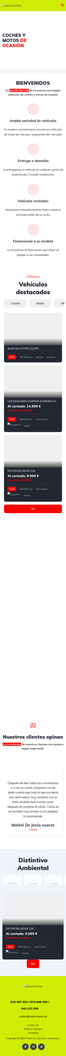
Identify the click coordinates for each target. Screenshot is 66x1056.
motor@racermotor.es (33, 1016)
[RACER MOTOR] (11, 6)
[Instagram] (33, 1046)
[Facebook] (25, 1046)
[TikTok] (41, 1046)
